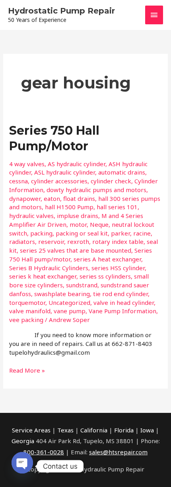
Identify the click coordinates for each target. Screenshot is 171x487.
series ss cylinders (105, 276)
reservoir (51, 241)
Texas (65, 430)
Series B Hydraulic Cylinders (48, 268)
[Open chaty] (22, 463)
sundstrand (81, 285)
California (93, 430)
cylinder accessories (59, 181)
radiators (22, 241)
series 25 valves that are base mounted (75, 250)
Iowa (147, 430)
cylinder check (111, 181)
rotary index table (118, 241)
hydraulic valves (31, 216)
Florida (124, 430)
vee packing (26, 320)
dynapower (25, 198)
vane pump (70, 311)
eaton (52, 198)
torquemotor (27, 302)
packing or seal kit (82, 233)
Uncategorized (69, 302)
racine (142, 233)
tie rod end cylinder (120, 294)
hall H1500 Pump (69, 207)
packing (41, 233)
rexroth (78, 241)
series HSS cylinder (118, 268)
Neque (99, 224)
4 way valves (27, 164)
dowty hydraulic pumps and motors (96, 190)
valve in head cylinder (123, 302)
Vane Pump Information (122, 311)
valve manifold (30, 311)
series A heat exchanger (107, 259)
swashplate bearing (62, 294)
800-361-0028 (43, 452)
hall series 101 (117, 207)
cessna (18, 181)
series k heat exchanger (42, 276)
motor (78, 224)
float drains (79, 198)
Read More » (27, 370)
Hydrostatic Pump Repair (61, 11)
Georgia (23, 441)
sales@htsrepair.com (118, 452)
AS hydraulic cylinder (76, 164)
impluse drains (77, 216)
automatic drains (121, 172)
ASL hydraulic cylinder (64, 172)
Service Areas (31, 430)
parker (120, 233)
